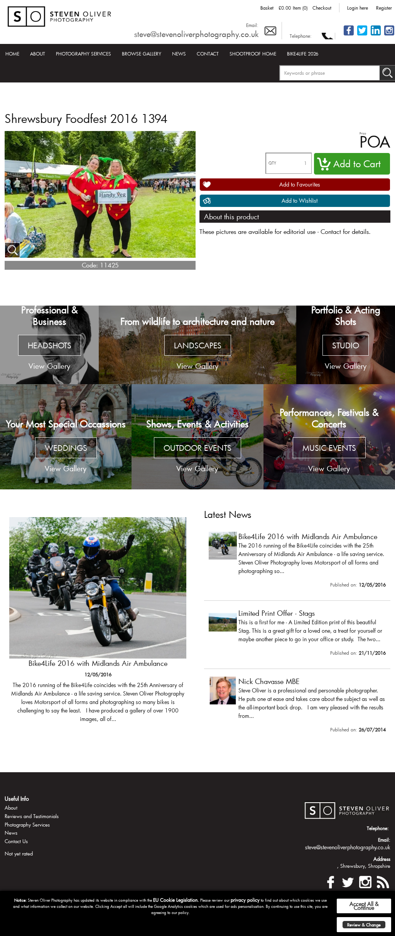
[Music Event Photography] (329, 436)
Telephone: (301, 36)
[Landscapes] (197, 345)
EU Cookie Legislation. (176, 900)
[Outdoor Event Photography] (197, 436)
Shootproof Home (253, 53)
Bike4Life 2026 (302, 53)
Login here (357, 8)
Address (381, 859)
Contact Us (16, 841)
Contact (208, 53)
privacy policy (245, 900)
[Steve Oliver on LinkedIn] (375, 35)
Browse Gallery (141, 53)
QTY (272, 163)
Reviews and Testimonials (32, 816)
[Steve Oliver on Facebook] (348, 35)
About (37, 53)
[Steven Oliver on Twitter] (348, 881)
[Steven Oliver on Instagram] (365, 881)
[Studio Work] (345, 345)
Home (12, 53)
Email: (252, 25)
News (179, 53)
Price (363, 133)
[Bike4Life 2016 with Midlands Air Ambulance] (98, 623)
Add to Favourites (299, 184)
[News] (382, 881)
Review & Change (364, 925)
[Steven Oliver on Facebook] (330, 881)
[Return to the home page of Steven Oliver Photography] (60, 15)
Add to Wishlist (299, 200)
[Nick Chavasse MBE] (297, 706)
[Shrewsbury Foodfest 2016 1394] (12, 250)
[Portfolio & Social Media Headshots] (49, 345)
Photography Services (83, 53)
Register (384, 8)
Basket (266, 8)
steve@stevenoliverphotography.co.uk (196, 34)
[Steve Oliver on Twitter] (362, 35)
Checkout (321, 8)
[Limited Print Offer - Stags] (297, 634)
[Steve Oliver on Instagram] (389, 35)
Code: (90, 265)
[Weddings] (66, 436)
